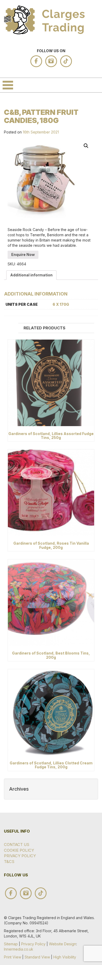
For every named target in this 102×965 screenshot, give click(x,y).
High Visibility (64, 957)
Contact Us (16, 844)
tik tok (66, 61)
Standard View (37, 957)
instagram (51, 61)
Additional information (31, 275)
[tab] (31, 275)
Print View (12, 957)
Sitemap (11, 944)
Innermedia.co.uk (18, 949)
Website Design (62, 944)
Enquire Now (23, 254)
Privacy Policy (20, 855)
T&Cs (9, 861)
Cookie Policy (19, 850)
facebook (36, 61)
